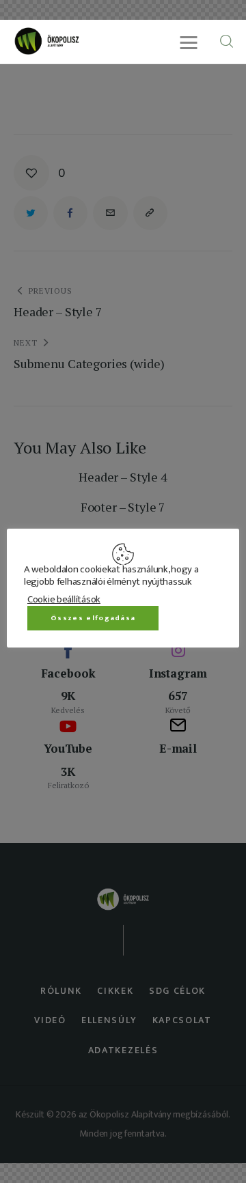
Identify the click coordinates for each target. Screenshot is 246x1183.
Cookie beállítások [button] (63, 600)
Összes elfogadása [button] (93, 618)
